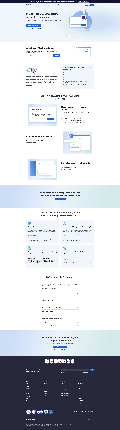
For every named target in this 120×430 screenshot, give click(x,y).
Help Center (80, 390)
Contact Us (80, 391)
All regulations (46, 388)
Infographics (63, 383)
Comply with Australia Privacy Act (60, 346)
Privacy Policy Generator (65, 393)
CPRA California (46, 383)
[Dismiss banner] (118, 1)
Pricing (49, 4)
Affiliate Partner (80, 381)
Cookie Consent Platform (30, 390)
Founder (27, 398)
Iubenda (45, 395)
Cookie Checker (63, 397)
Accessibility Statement (82, 403)
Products (37, 4)
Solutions (43, 4)
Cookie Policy (80, 398)
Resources (54, 4)
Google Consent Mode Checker (66, 398)
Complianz (45, 397)
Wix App (27, 393)
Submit (91, 369)
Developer (28, 400)
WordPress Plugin (29, 391)
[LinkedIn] (93, 419)
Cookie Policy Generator (65, 395)
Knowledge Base (63, 381)
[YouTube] (90, 419)
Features (27, 381)
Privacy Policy (85, 372)
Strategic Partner (81, 383)
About (62, 386)
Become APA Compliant (60, 199)
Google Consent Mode (47, 386)
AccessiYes (62, 391)
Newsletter (62, 385)
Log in (86, 4)
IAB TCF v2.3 (45, 385)
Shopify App (28, 388)
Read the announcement (83, 1)
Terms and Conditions (81, 400)
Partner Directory (81, 385)
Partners (59, 4)
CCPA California (46, 381)
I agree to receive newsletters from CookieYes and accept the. (75, 372)
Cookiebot (45, 393)
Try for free (91, 4)
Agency (27, 403)
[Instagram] (83, 419)
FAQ (27, 383)
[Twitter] (88, 419)
